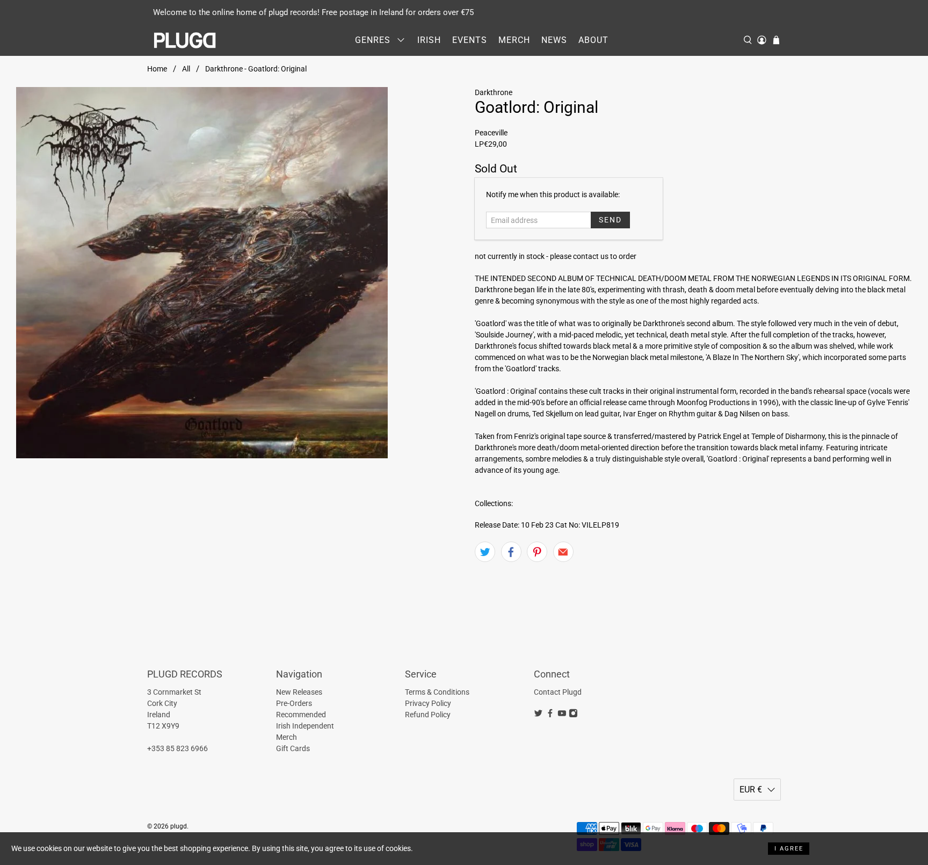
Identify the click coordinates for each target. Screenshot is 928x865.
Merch (514, 40)
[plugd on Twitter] (538, 715)
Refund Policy (428, 714)
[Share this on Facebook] (511, 552)
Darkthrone (493, 92)
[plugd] (185, 40)
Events (469, 40)
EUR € (751, 789)
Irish (429, 40)
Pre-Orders (294, 703)
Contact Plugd (558, 692)
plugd (178, 826)
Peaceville (491, 132)
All (186, 69)
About (593, 40)
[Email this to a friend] (563, 552)
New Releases (299, 692)
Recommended (301, 714)
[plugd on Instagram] (573, 715)
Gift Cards (293, 748)
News (554, 40)
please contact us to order (593, 256)
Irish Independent (305, 726)
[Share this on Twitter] (485, 552)
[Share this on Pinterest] (537, 552)
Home (157, 69)
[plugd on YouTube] (562, 715)
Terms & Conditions (437, 692)
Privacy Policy (428, 703)
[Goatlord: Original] (202, 273)
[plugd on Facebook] (550, 715)
